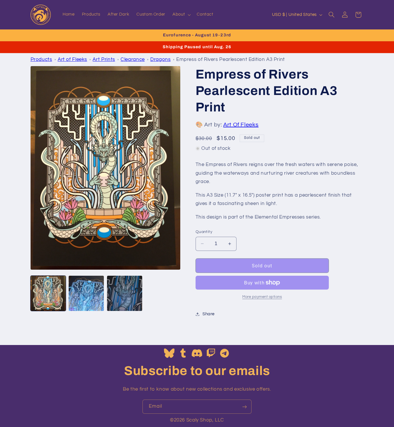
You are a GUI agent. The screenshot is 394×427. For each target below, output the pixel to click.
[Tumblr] (183, 354)
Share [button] (208, 314)
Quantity (204, 232)
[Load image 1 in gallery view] (48, 293)
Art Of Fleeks (240, 125)
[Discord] (197, 354)
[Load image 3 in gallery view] (124, 293)
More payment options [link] (262, 297)
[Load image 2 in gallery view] (86, 293)
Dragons (160, 59)
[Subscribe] (244, 407)
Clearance (133, 59)
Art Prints (104, 59)
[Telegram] (224, 354)
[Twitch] (211, 354)
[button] (181, 14)
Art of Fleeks (72, 59)
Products (41, 59)
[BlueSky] (169, 354)
